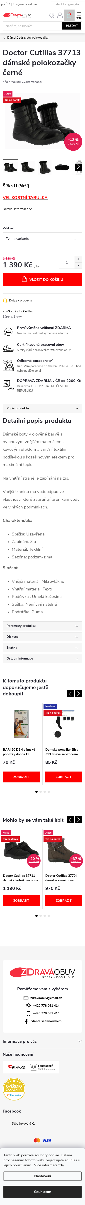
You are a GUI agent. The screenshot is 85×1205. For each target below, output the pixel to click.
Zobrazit (21, 777)
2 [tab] (40, 792)
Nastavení (42, 1176)
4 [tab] (49, 792)
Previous (70, 693)
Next (78, 693)
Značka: (18, 311)
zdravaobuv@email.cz (46, 998)
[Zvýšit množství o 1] (78, 259)
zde (61, 1165)
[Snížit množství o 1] (78, 265)
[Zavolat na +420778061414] (52, 15)
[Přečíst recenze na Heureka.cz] (14, 1089)
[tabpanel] (21, 744)
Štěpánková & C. (23, 1123)
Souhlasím (42, 1191)
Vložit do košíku (46, 279)
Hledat (72, 26)
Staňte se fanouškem (46, 1021)
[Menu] (79, 15)
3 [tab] (45, 792)
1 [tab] (36, 792)
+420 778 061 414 (46, 1005)
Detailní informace (15, 209)
